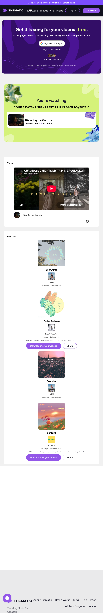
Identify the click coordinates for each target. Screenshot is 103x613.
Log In (72, 10)
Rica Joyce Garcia (32, 215)
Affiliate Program (75, 606)
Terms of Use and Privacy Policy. (64, 65)
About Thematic (42, 599)
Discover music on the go (51, 2)
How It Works (31, 10)
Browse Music (47, 10)
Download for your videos (43, 345)
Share (70, 345)
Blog (76, 599)
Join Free (91, 10)
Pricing (59, 10)
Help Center (89, 599)
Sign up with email (51, 49)
